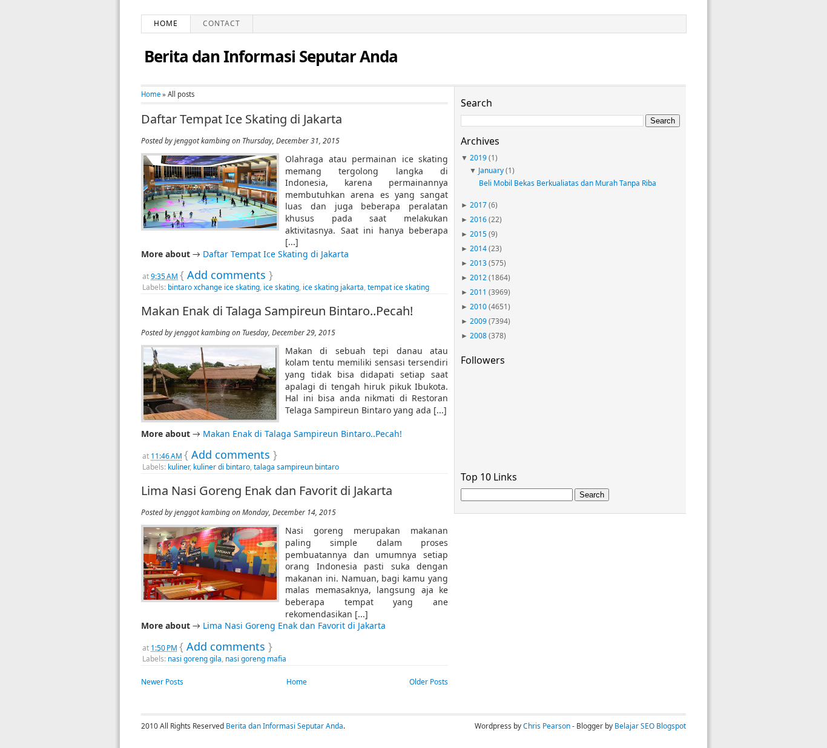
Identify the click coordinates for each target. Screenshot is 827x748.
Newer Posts (162, 682)
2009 (478, 321)
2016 (478, 219)
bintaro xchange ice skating (214, 287)
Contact (221, 23)
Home (166, 23)
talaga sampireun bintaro (296, 467)
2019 (478, 158)
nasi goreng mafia (255, 659)
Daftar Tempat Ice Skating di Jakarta (241, 119)
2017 (478, 205)
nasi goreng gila (195, 659)
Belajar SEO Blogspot (650, 726)
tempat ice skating (398, 287)
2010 (478, 306)
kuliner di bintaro (221, 467)
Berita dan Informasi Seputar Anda (271, 56)
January (491, 170)
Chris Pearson (546, 726)
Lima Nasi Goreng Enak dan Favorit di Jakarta (266, 491)
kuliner (178, 467)
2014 (478, 248)
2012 (478, 277)
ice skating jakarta (333, 287)
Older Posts (428, 682)
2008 (478, 335)
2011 (478, 292)
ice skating (281, 287)
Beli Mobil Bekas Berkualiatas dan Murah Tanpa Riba (567, 183)
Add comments (226, 274)
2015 (478, 234)
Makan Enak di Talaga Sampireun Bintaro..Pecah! (277, 311)
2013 (478, 263)
